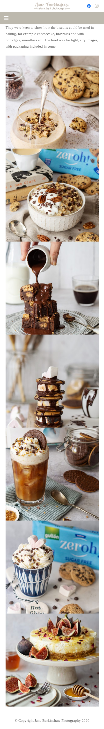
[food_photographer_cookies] (52, 567)
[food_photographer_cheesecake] (52, 660)
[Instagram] (96, 6)
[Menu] (6, 18)
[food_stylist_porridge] (52, 195)
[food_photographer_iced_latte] (52, 474)
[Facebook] (89, 6)
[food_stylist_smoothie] (52, 102)
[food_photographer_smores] (52, 381)
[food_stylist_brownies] (52, 288)
